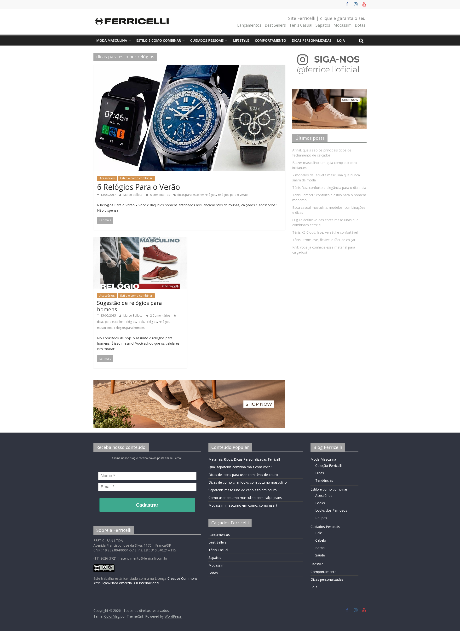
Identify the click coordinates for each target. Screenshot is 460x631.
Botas (360, 25)
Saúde (320, 555)
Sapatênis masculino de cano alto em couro (242, 490)
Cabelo (320, 540)
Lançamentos (249, 25)
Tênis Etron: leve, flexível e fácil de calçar (323, 239)
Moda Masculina (111, 40)
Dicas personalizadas (311, 40)
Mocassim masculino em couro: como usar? (242, 505)
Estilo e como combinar (158, 40)
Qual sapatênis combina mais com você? (240, 467)
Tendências (324, 480)
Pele (318, 533)
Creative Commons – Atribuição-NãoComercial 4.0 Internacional (146, 580)
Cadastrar (147, 505)
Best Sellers (275, 25)
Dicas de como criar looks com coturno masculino (247, 482)
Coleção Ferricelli (328, 465)
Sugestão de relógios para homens (129, 306)
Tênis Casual (300, 25)
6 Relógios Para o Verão (138, 187)
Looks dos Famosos (331, 510)
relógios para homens (129, 328)
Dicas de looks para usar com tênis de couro (243, 474)
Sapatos (323, 25)
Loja (341, 40)
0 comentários (160, 195)
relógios (151, 322)
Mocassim (342, 25)
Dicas (319, 473)
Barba (320, 547)
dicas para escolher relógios (196, 195)
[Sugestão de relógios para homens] (140, 240)
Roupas (321, 517)
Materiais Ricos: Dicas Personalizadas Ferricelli (244, 459)
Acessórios (107, 178)
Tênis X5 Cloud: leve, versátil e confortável (325, 232)
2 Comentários (160, 315)
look (141, 322)
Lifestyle (241, 40)
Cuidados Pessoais (207, 40)
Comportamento (270, 40)
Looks (320, 503)
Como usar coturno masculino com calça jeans (245, 497)
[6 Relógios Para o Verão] (189, 67)
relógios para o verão (233, 195)
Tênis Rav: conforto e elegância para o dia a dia (329, 187)
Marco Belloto (133, 195)
